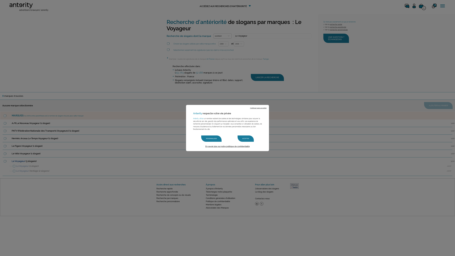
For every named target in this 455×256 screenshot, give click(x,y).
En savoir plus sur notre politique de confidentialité (227, 146)
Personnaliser (211, 138)
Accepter (245, 138)
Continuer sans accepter (258, 108)
